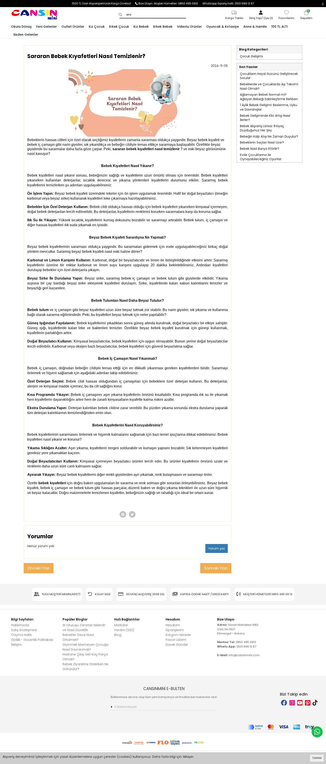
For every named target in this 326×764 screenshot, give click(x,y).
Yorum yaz (216, 548)
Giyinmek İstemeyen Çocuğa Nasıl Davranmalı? (85, 647)
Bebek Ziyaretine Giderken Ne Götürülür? (85, 666)
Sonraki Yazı (216, 568)
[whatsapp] (317, 731)
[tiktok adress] (315, 703)
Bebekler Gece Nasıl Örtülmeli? (78, 637)
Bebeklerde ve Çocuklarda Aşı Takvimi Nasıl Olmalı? (269, 86)
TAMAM (317, 758)
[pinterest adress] (307, 703)
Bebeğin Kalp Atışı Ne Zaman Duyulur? (269, 136)
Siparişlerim (175, 630)
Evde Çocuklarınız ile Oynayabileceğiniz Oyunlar (260, 157)
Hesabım (173, 625)
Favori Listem (176, 640)
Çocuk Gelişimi (251, 56)
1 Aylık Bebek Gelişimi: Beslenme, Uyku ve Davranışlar (268, 107)
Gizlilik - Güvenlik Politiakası (32, 640)
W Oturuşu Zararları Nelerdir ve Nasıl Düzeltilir (84, 627)
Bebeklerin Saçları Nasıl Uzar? (262, 142)
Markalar (121, 625)
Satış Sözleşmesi (24, 630)
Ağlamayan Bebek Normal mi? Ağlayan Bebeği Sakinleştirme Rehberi (269, 96)
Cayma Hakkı (21, 635)
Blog (117, 635)
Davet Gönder (177, 644)
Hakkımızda (20, 625)
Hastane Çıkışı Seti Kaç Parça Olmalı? (85, 656)
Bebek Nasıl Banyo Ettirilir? (259, 148)
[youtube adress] (300, 703)
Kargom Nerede (178, 635)
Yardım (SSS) (124, 630)
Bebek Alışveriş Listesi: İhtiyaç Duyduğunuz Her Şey (262, 128)
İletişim (16, 644)
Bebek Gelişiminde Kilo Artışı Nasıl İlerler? (265, 117)
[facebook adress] (284, 703)
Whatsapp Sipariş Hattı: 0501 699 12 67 (228, 3)
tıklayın (188, 756)
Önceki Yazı (38, 568)
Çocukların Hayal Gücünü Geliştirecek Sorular (269, 76)
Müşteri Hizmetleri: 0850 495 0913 (178, 3)
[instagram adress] (292, 703)
